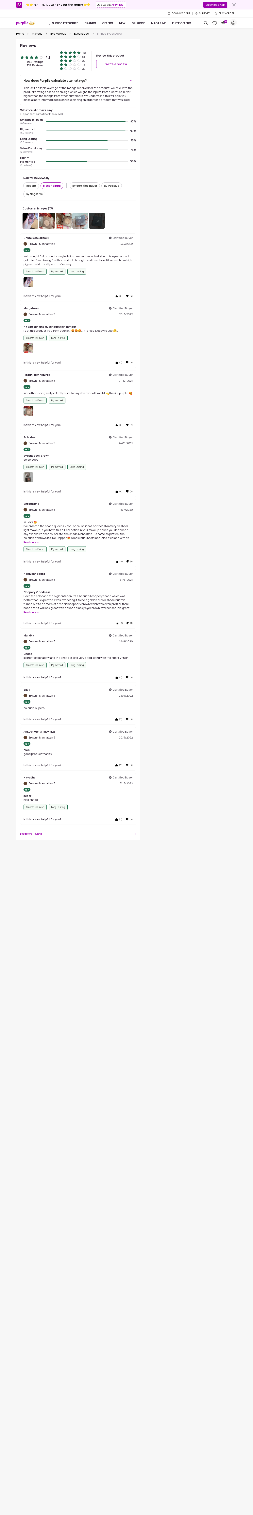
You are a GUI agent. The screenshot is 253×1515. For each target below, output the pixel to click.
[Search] (206, 23)
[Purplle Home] (22, 23)
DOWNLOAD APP (181, 13)
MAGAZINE (158, 23)
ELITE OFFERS (181, 23)
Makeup (37, 33)
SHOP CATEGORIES (65, 23)
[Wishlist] (214, 23)
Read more (30, 542)
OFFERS (107, 23)
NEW (122, 23)
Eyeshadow (81, 33)
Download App (215, 5)
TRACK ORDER (226, 13)
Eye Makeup (58, 33)
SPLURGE (138, 23)
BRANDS (90, 23)
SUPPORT (204, 13)
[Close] (234, 5)
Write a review (116, 64)
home (20, 33)
